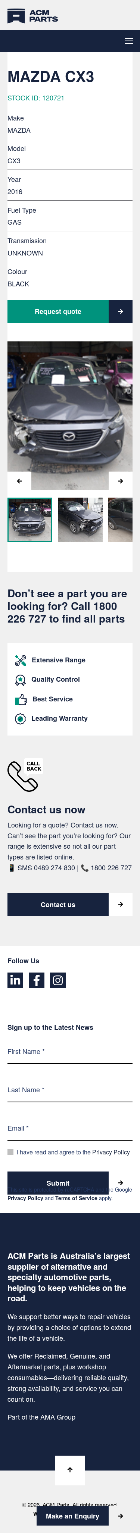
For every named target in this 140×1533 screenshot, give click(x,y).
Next (121, 481)
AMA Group (57, 1416)
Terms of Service (76, 1197)
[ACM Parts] (32, 15)
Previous (19, 481)
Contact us (58, 904)
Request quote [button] (58, 311)
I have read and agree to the (73, 1152)
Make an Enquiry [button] (72, 1516)
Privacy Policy (111, 1152)
